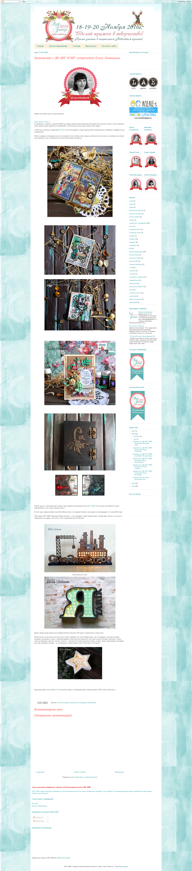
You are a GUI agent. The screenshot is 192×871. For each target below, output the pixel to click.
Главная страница (80, 772)
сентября (136, 436)
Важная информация (145, 312)
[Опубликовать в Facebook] (44, 703)
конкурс (132, 236)
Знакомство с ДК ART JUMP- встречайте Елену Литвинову (143, 449)
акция (131, 201)
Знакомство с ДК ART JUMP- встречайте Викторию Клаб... (143, 443)
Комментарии (39, 821)
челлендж (132, 296)
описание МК (133, 261)
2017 (133, 431)
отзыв (131, 267)
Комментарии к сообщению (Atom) (85, 777)
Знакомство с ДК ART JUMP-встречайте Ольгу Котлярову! (143, 472)
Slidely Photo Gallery (63, 858)
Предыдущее (119, 772)
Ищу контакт (91, 46)
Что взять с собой (109, 46)
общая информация (136, 252)
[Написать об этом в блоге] (40, 703)
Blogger (125, 866)
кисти (131, 226)
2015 (133, 483)
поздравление (134, 280)
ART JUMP (91, 506)
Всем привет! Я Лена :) (42, 122)
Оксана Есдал (134, 255)
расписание (133, 283)
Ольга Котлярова (135, 258)
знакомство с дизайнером (78, 702)
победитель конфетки (136, 277)
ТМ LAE (61, 130)
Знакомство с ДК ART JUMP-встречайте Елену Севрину (143, 466)
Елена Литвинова (63, 702)
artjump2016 (92, 702)
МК (130, 248)
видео (131, 207)
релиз (131, 290)
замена (131, 220)
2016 (133, 434)
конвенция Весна (135, 229)
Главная (40, 46)
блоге (57, 690)
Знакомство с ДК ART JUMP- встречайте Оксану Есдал (143, 455)
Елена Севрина (134, 217)
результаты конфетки (136, 286)
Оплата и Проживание (58, 46)
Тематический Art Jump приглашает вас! (141, 478)
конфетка (132, 239)
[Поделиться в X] (42, 703)
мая (134, 439)
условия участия (135, 293)
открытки (132, 271)
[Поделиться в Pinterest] (47, 703)
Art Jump (76, 46)
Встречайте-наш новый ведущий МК (142, 336)
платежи (132, 274)
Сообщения (39, 817)
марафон (132, 242)
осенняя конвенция (135, 264)
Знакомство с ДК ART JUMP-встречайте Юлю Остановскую (143, 460)
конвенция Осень (135, 232)
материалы (133, 245)
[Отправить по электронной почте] (38, 703)
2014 (133, 486)
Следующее (40, 772)
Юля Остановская (135, 299)
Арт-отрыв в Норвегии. (137, 326)
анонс (131, 204)
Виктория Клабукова (136, 210)
